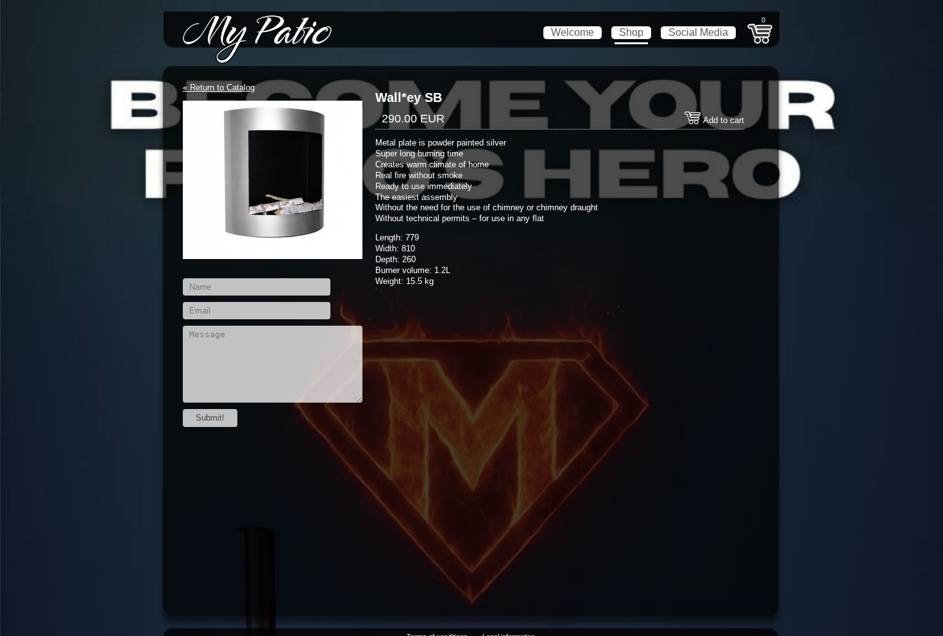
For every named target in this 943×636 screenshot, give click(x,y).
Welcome (572, 32)
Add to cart (722, 120)
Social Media (698, 32)
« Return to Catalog (219, 87)
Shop (631, 32)
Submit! (210, 418)
